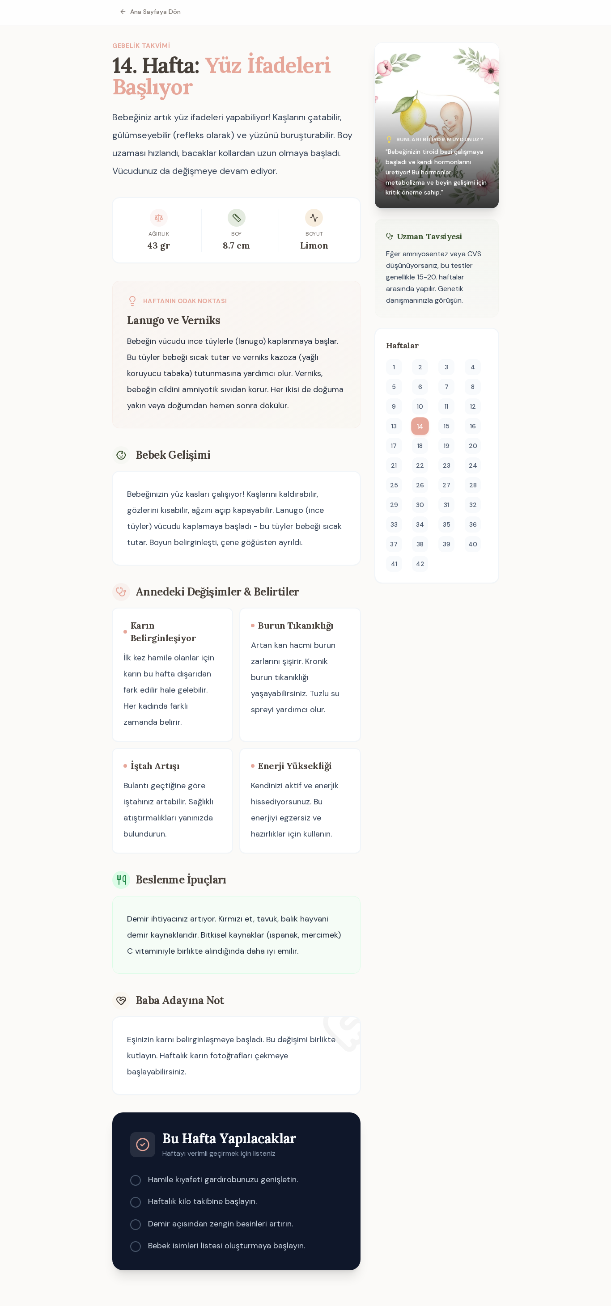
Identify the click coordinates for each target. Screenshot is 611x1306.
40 (472, 544)
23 (446, 465)
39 (446, 544)
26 (420, 485)
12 (473, 406)
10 (420, 406)
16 (473, 426)
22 (420, 465)
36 (473, 524)
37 (394, 544)
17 (394, 446)
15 (447, 426)
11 (446, 406)
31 (446, 505)
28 (473, 485)
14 (420, 426)
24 (473, 465)
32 (473, 505)
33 (394, 524)
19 (447, 446)
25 (394, 485)
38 (420, 544)
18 (420, 446)
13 (394, 426)
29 (394, 505)
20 (473, 446)
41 (394, 564)
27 (446, 485)
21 (394, 465)
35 (446, 524)
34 (420, 524)
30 (420, 505)
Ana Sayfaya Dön (155, 12)
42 (420, 564)
